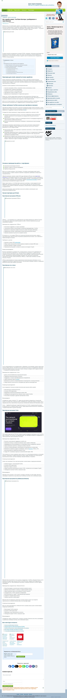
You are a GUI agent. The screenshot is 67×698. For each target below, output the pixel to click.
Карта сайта (17, 10)
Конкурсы (50, 68)
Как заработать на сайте (53, 102)
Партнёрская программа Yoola (12, 71)
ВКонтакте (53, 18)
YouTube (24, 110)
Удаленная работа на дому (54, 98)
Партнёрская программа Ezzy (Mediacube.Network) (15, 72)
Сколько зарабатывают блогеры (11, 625)
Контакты (24, 10)
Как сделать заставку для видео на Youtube (13, 629)
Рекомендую (31, 10)
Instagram (31, 448)
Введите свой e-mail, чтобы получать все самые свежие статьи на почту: (9, 655)
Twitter (46, 18)
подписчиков (17, 242)
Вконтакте (50, 85)
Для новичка (50, 77)
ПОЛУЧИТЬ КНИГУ (54, 57)
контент (17, 379)
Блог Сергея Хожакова (35, 3)
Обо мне (10, 10)
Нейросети (50, 71)
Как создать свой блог (53, 89)
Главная (4, 10)
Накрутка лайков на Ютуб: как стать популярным (20, 643)
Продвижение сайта (52, 91)
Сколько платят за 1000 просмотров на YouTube (14, 626)
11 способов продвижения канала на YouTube (14, 631)
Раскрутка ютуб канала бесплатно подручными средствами (5, 643)
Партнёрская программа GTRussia (12, 68)
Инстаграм (50, 83)
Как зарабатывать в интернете (55, 104)
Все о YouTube (12, 17)
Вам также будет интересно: (12, 73)
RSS (59, 12)
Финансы (50, 75)
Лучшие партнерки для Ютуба (11, 67)
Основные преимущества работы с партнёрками (14, 66)
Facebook (50, 18)
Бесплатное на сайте (52, 100)
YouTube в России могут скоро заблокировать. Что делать (16, 628)
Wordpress (50, 93)
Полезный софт (51, 73)
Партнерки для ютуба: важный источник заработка (14, 63)
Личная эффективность (53, 96)
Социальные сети (52, 81)
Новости (50, 87)
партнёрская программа (31, 179)
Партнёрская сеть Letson (11, 69)
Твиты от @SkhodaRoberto (50, 125)
